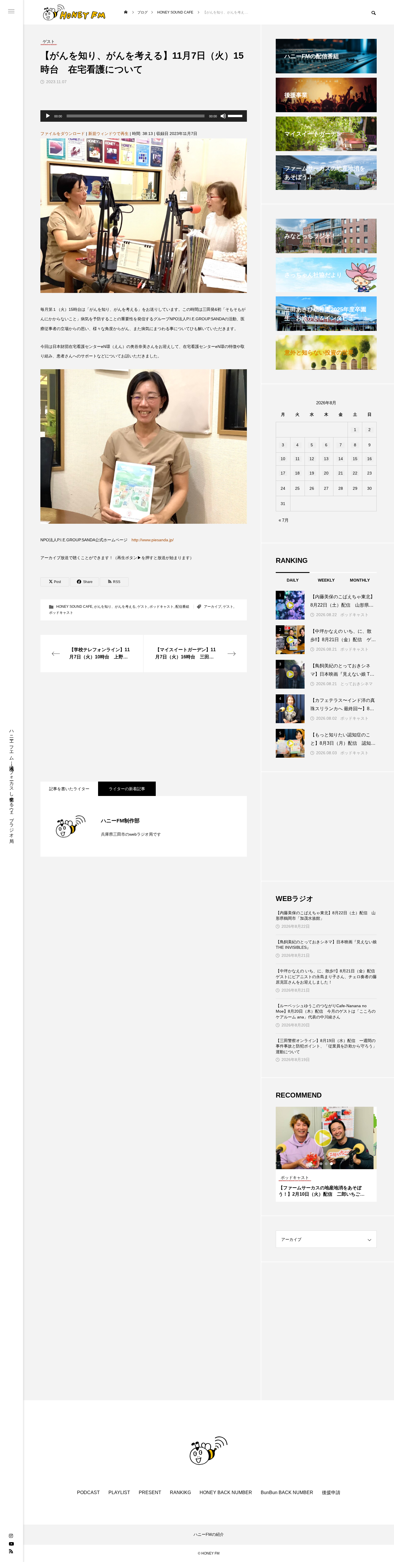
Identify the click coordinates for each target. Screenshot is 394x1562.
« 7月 (284, 520)
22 (355, 473)
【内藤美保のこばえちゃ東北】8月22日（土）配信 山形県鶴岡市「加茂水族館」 (326, 915)
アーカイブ (212, 607)
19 (311, 473)
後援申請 (331, 1492)
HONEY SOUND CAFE (74, 607)
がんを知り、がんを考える (115, 607)
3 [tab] (331, 1163)
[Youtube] (11, 1543)
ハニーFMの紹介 (209, 1534)
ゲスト (142, 607)
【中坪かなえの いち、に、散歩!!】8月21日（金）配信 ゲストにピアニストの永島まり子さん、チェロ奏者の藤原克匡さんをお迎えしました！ (326, 976)
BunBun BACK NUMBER (287, 1492)
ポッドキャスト (161, 607)
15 (355, 458)
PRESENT (150, 1492)
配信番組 (182, 607)
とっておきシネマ (356, 683)
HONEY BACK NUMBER (226, 1492)
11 (297, 458)
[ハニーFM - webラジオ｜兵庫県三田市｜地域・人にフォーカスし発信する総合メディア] (74, 12)
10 (283, 458)
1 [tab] (321, 1163)
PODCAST (88, 1492)
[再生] (48, 116)
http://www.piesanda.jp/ (153, 540)
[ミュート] (223, 116)
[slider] (236, 115)
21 (340, 473)
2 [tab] (326, 1163)
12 (311, 458)
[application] (143, 116)
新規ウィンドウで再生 (108, 133)
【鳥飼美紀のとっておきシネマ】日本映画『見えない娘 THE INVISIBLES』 (326, 945)
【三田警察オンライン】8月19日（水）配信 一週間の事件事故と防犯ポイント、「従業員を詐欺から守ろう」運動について (326, 1046)
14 (340, 458)
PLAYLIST (119, 1492)
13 (326, 458)
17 (283, 473)
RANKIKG (180, 1492)
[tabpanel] (326, 1154)
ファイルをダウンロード (62, 133)
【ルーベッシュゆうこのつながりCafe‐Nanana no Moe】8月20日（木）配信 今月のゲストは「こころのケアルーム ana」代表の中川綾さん (326, 1011)
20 (326, 473)
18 (297, 473)
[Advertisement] (143, 727)
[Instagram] (11, 1536)
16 (369, 458)
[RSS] (11, 1551)
